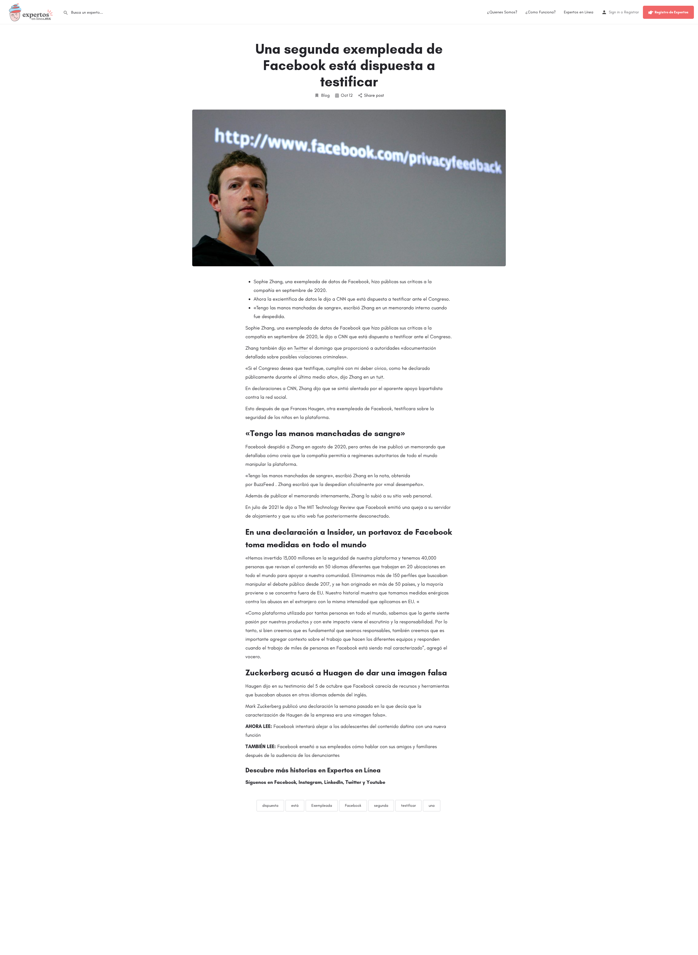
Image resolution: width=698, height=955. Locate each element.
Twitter (301, 348)
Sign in (614, 12)
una (432, 805)
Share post (374, 95)
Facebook (353, 805)
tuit (379, 377)
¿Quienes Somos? (502, 12)
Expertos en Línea (578, 12)
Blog (325, 95)
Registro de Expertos (671, 12)
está (295, 805)
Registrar (631, 12)
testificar (408, 805)
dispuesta (270, 805)
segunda (381, 805)
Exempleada (321, 805)
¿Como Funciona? (540, 12)
